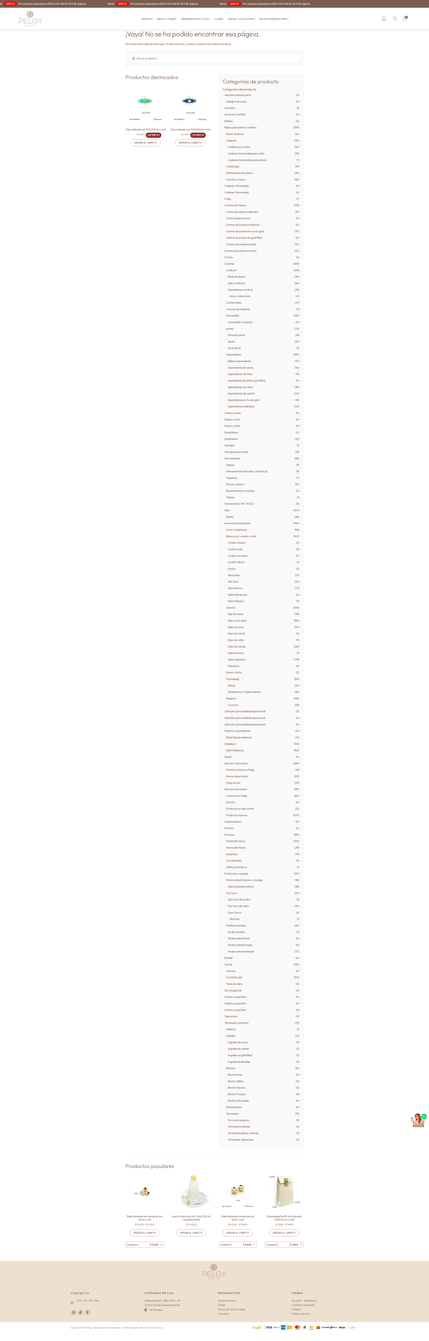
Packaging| (232, 679)
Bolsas (231, 685)
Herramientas (232, 458)
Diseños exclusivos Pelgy (240, 769)
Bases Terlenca (235, 134)
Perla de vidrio (234, 984)
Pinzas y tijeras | (235, 484)
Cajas (227, 198)
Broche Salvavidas (238, 1100)
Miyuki (228, 756)
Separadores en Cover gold (243, 400)
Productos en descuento (240, 808)
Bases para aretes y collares (240, 127)
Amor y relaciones (239, 296)
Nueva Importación (237, 776)
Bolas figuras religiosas (239, 737)
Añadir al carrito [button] (145, 142)
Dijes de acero (236, 627)
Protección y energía (236, 873)
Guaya (231, 568)
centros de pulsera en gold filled (244, 237)
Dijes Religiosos (235, 750)
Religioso (231, 698)
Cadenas (231, 140)
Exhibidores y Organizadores (244, 691)
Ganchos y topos (235, 179)
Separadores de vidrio (240, 387)
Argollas (231, 1035)
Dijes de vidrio (236, 640)
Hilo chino (233, 581)
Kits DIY (231, 802)
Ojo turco (231, 893)
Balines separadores (239, 361)
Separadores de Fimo (240, 374)
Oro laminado (234, 860)
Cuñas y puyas (232, 413)
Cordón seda (235, 549)
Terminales (232, 1113)
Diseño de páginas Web (133, 1327)
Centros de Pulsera (235, 205)
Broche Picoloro (237, 1094)
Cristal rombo (234, 302)
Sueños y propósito (235, 996)
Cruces (228, 257)
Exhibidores (231, 439)
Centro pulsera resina (238, 218)
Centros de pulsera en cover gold (245, 231)
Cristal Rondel (234, 977)
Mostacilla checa (235, 841)
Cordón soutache (238, 555)
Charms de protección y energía (244, 880)
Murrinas (234, 919)
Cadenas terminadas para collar (246, 153)
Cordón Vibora (236, 562)
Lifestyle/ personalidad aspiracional (244, 711)
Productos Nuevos (236, 815)
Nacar (231, 341)
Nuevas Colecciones (236, 763)
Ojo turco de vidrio (238, 906)
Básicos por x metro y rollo (241, 536)
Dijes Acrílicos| (236, 283)
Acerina (230, 971)
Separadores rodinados (241, 406)
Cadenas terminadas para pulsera (247, 160)
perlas (229, 328)
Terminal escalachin (239, 1126)
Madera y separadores (237, 730)
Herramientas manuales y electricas (246, 471)
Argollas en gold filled (240, 1055)
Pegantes (231, 478)
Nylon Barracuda (237, 594)
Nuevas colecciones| (241, 18)
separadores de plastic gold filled (246, 380)
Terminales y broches (236, 1022)
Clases (219, 18)
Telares (230, 497)
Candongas (232, 166)
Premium (147, 18)
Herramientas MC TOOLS (195, 18)
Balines (228, 121)
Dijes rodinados (237, 659)
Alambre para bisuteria (237, 95)
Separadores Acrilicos (240, 289)
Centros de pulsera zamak (241, 244)
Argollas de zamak (238, 1048)
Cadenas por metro (239, 147)
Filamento (233, 666)
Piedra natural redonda (241, 951)
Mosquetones (234, 1107)
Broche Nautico (237, 1087)
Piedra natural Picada (240, 945)
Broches (230, 1068)
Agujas (230, 464)
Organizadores (233, 821)
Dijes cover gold (237, 620)
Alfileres (231, 1029)
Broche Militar (236, 1081)
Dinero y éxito (232, 419)
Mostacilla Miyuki (236, 847)
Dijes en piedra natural (240, 886)
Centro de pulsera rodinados (242, 211)
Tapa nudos (231, 1016)
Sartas (228, 964)
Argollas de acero (238, 1042)
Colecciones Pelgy (236, 795)
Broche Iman (235, 1074)
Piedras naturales (236, 925)
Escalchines (231, 432)
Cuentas (229, 263)
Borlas (229, 516)
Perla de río (234, 348)
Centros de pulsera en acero (240, 250)
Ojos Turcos (234, 912)
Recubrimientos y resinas (240, 490)
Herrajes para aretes (236, 451)
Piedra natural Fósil (239, 938)
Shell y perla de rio (236, 867)
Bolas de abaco (237, 276)
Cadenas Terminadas (236, 185)
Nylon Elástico (236, 601)
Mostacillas (232, 315)
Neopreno (232, 854)
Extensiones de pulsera (239, 173)
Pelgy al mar (233, 782)
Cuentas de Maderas (238, 309)
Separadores (233, 354)
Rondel (228, 958)
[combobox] (144, 1244)
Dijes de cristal (236, 633)
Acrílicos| (231, 270)
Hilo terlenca (235, 588)
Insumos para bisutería (273, 18)
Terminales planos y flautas (243, 1133)
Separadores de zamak (241, 393)
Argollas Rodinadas (239, 1061)
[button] (153, 19)
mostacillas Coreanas (240, 322)
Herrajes (229, 445)
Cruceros (233, 705)
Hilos (227, 510)
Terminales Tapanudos (241, 1139)
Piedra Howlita (236, 932)
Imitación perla (236, 335)
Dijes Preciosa (236, 653)
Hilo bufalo (234, 575)
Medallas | (230, 744)
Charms (230, 607)
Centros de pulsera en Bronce (243, 224)
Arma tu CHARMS (166, 18)
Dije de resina (235, 614)
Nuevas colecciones (235, 789)
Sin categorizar (233, 990)
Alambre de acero (236, 101)
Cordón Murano (237, 542)
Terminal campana (238, 1120)
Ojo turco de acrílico (239, 899)
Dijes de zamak (237, 646)
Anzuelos (229, 108)
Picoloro (229, 828)
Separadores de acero (240, 367)
